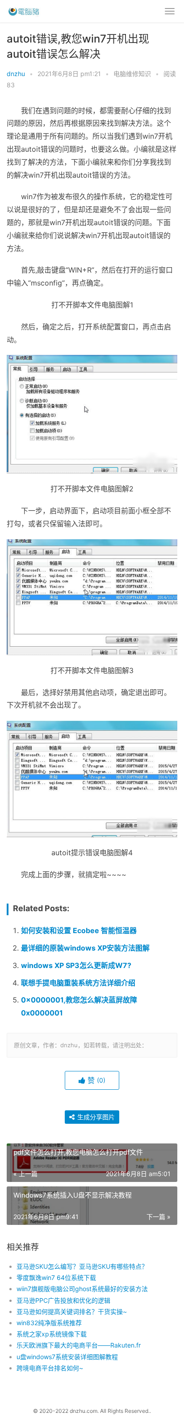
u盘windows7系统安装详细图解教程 (67, 1357)
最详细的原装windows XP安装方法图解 (85, 947)
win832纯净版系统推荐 (49, 1322)
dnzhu (16, 73)
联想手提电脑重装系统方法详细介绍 (78, 982)
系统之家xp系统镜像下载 (52, 1334)
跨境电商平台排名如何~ (50, 1368)
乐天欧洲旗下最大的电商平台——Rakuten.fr (79, 1345)
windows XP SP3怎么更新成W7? (76, 965)
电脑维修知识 (132, 73)
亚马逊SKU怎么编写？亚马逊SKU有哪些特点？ (82, 1266)
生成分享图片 (95, 1117)
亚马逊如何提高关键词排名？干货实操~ (72, 1311)
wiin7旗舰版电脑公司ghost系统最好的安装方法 (82, 1288)
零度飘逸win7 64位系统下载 (56, 1277)
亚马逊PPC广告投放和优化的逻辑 (63, 1300)
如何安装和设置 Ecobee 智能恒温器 (79, 930)
